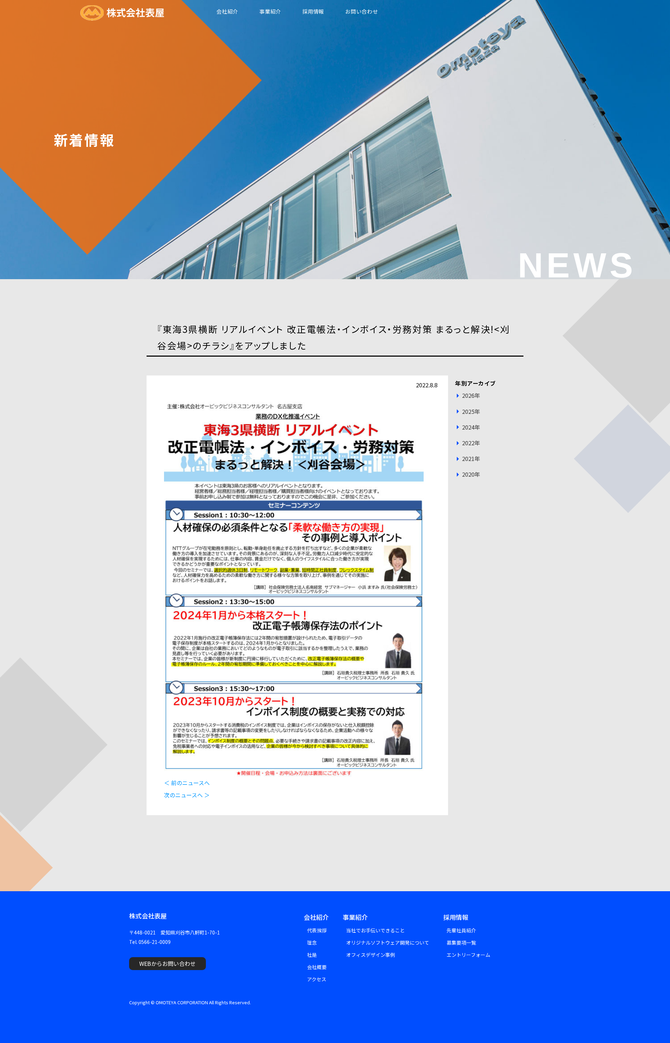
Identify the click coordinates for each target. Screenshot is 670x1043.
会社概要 (317, 966)
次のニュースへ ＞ (187, 795)
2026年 (471, 395)
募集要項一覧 (461, 942)
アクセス (316, 979)
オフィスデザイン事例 (370, 954)
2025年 (471, 411)
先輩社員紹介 (461, 930)
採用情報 (313, 11)
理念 (312, 942)
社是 (312, 954)
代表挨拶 (317, 930)
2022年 (471, 443)
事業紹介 (270, 11)
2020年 (471, 474)
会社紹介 (227, 11)
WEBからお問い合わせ (167, 963)
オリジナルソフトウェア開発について (387, 942)
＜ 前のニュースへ (187, 782)
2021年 (471, 458)
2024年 (471, 427)
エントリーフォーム (468, 954)
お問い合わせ (361, 11)
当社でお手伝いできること (375, 930)
